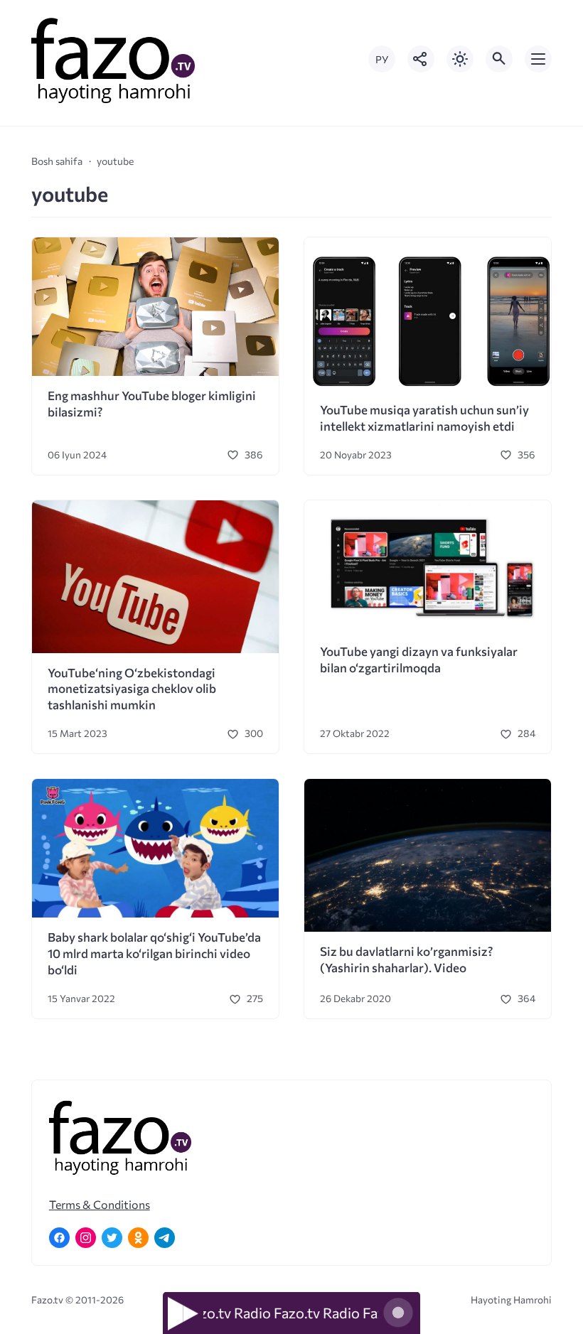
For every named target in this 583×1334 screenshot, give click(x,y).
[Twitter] (112, 1237)
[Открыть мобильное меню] (538, 58)
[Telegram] (164, 1237)
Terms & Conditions (99, 1204)
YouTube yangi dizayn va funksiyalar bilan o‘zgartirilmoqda (419, 659)
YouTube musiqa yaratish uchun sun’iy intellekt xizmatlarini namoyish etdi (424, 418)
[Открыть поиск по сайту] (499, 58)
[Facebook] (59, 1237)
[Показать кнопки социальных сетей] (420, 58)
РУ (381, 59)
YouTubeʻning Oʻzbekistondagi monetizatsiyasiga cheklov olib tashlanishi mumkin (132, 689)
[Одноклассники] (138, 1237)
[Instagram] (85, 1237)
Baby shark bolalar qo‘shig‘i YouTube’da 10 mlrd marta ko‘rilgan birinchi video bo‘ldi (154, 953)
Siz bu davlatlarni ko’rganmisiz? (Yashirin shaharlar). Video (406, 959)
